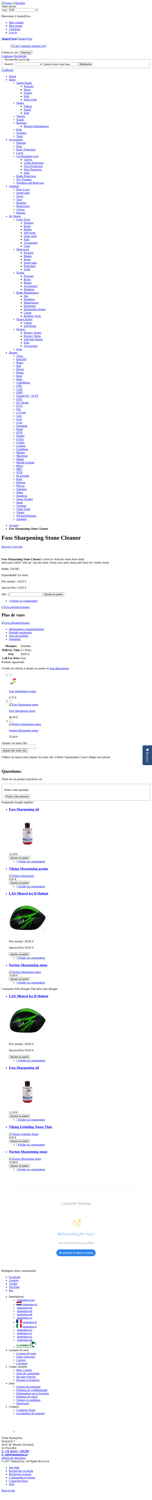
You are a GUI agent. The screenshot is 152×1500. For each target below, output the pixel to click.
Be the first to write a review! (76, 1253)
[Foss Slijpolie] (27, 850)
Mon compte (16, 22)
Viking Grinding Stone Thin (30, 1127)
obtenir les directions (13, 1457)
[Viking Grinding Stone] (24, 1134)
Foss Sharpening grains (22, 691)
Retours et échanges (28, 1380)
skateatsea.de (24, 1311)
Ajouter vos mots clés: (14, 743)
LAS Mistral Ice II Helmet (28, 893)
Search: (8, 64)
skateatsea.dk (24, 1314)
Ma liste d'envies (26, 1376)
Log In (13, 32)
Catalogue (7, 56)
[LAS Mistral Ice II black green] (27, 935)
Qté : (4, 594)
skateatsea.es (24, 1317)
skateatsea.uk (24, 1339)
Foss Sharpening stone (22, 710)
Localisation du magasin (30, 1413)
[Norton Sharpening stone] (25, 724)
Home (12, 76)
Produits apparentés (20, 632)
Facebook (14, 1277)
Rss (11, 1290)
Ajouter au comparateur (24, 600)
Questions (15, 639)
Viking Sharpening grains (28, 869)
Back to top (8, 1490)
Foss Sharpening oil (24, 809)
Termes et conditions (28, 1400)
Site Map (14, 1467)
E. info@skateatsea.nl (14, 1454)
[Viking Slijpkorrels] (21, 875)
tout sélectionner (59, 668)
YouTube (14, 1287)
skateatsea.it (30, 1326)
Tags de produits (18, 635)
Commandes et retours (22, 1477)
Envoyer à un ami (11, 546)
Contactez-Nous (25, 1410)
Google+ (14, 1280)
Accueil (13, 525)
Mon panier (15, 25)
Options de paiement (28, 1386)
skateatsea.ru (24, 1333)
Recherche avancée (20, 1474)
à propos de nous (26, 1353)
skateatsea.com (25, 1300)
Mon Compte (24, 1370)
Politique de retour (27, 1396)
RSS (11, 1484)
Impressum (22, 1403)
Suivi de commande (27, 1373)
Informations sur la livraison (32, 1393)
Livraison (21, 1363)
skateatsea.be (24, 1307)
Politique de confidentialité (31, 1390)
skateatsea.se (24, 1336)
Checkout (14, 29)
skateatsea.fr (30, 1322)
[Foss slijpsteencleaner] (15, 607)
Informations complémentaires (26, 629)
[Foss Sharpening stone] (23, 704)
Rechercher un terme (21, 1470)
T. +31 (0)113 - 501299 (15, 1451)
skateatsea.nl (30, 1304)
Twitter (13, 1283)
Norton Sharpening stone (23, 730)
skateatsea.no (24, 1330)
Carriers (21, 1360)
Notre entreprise (25, 1356)
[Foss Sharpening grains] (13, 685)
